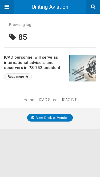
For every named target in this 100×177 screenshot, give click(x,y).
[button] (7, 7)
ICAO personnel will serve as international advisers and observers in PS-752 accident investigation (32, 65)
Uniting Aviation (50, 7)
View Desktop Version (52, 118)
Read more (16, 77)
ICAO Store (48, 100)
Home (28, 100)
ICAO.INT (69, 100)
